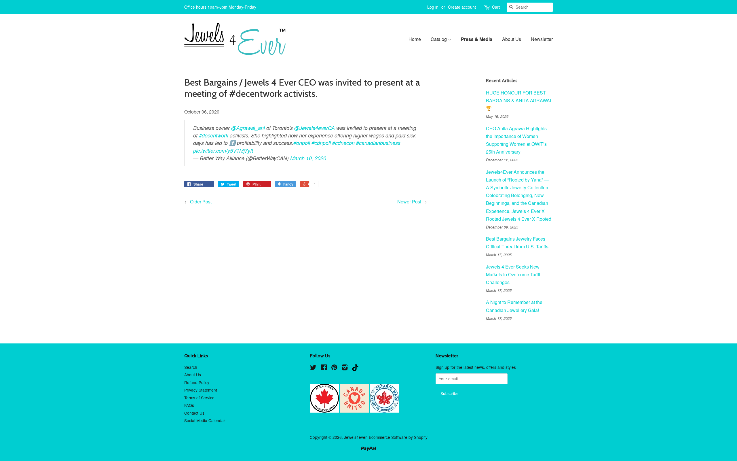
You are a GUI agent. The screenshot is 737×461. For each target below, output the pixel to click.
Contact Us (194, 413)
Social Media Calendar (204, 420)
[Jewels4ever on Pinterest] (334, 368)
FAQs (189, 405)
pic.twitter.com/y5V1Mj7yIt (223, 150)
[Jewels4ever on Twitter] (313, 368)
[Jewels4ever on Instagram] (344, 368)
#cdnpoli (321, 142)
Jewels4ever (355, 437)
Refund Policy (196, 382)
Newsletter (542, 39)
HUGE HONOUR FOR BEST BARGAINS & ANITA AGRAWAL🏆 (519, 100)
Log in (432, 7)
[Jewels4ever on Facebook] (323, 368)
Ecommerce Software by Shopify (398, 437)
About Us (511, 39)
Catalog (439, 39)
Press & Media (476, 39)
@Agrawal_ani (248, 127)
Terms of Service (199, 397)
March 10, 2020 (309, 158)
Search (190, 367)
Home (415, 39)
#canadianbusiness (378, 142)
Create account (462, 7)
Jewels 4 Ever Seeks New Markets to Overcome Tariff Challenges (513, 274)
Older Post (201, 201)
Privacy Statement (200, 390)
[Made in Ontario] (384, 411)
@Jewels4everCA (314, 127)
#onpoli (301, 142)
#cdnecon (343, 142)
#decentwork (213, 135)
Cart (496, 7)
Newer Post (409, 201)
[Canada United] (355, 411)
